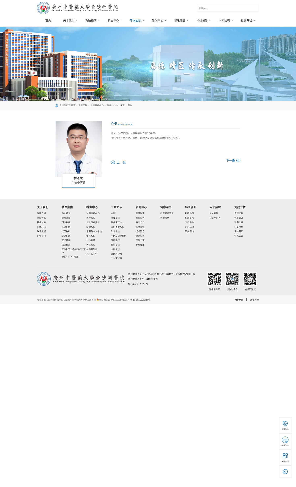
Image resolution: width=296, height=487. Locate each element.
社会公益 (41, 222)
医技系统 (90, 218)
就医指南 (67, 207)
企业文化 (41, 236)
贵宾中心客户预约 (70, 257)
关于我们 (42, 207)
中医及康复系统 (94, 231)
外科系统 (90, 240)
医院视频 (140, 227)
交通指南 (66, 236)
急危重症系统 (93, 222)
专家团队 (83, 105)
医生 (130, 105)
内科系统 (90, 245)
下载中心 (189, 222)
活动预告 (140, 231)
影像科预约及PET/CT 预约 (74, 251)
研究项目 (189, 231)
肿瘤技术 (140, 245)
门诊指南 (66, 222)
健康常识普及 (167, 213)
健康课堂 (166, 207)
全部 (113, 213)
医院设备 (41, 218)
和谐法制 (238, 222)
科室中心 (92, 207)
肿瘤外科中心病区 (116, 105)
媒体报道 (140, 236)
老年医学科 (91, 254)
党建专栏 (240, 207)
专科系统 (90, 236)
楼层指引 (66, 231)
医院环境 (41, 227)
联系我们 (41, 231)
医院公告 (140, 218)
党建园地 (238, 213)
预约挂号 (66, 213)
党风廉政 (238, 236)
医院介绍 (41, 213)
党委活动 (238, 227)
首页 (48, 20)
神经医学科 (91, 249)
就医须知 (66, 218)
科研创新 (190, 207)
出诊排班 (66, 245)
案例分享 (140, 240)
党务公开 (238, 218)
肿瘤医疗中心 (97, 105)
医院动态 (140, 213)
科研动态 (189, 213)
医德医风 (238, 231)
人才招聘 (215, 207)
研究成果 (189, 227)
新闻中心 (141, 207)
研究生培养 (215, 218)
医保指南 (66, 227)
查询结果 (66, 240)
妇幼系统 (90, 227)
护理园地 (164, 218)
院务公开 (140, 222)
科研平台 (189, 218)
